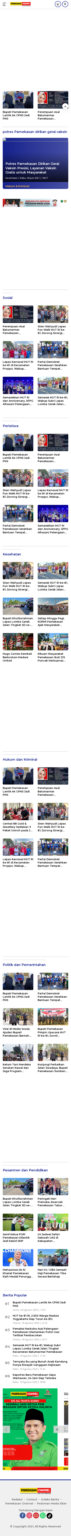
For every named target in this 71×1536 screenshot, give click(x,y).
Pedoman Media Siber (52, 1503)
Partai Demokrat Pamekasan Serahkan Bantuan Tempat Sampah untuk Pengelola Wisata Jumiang (52, 365)
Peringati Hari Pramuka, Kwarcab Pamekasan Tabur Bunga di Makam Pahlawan (50, 1202)
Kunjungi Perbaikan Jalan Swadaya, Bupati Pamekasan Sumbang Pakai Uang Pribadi (53, 1068)
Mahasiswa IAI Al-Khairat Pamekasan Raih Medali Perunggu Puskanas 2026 (17, 1273)
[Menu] (5, 4)
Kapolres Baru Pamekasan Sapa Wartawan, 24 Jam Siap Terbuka (34, 1376)
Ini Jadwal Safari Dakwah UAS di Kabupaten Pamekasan (49, 1238)
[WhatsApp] (43, 1515)
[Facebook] (22, 1515)
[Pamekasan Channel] (20, 4)
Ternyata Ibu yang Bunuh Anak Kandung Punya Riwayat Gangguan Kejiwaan (40, 1363)
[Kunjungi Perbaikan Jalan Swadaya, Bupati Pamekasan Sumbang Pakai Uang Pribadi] (53, 1052)
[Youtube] (36, 1515)
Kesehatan (11, 178)
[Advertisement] (35, 51)
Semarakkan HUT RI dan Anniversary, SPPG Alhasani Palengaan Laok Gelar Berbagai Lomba (18, 401)
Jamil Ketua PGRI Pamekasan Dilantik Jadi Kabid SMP (16, 1238)
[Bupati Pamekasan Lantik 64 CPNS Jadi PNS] (18, 100)
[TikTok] (49, 1516)
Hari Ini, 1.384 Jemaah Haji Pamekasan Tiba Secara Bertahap (52, 1273)
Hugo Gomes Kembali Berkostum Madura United (17, 657)
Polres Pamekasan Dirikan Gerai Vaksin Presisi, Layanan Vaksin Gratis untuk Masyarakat (32, 168)
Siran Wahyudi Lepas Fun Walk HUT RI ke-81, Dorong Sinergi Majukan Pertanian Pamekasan (52, 330)
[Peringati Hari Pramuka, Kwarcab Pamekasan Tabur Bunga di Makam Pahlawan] (53, 1186)
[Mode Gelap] (58, 4)
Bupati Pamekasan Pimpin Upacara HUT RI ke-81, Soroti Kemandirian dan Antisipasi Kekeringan (52, 1032)
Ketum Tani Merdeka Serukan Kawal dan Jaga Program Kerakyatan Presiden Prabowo (17, 1068)
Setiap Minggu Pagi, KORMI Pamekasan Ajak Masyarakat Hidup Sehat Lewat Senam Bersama (51, 622)
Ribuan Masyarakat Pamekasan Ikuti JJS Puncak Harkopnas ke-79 (51, 657)
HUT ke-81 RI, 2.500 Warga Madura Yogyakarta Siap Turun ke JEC (36, 1317)
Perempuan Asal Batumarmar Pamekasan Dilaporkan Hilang (50, 115)
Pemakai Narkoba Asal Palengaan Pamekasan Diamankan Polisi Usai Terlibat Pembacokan (36, 1332)
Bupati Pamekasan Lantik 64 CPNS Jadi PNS (16, 115)
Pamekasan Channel (19, 1503)
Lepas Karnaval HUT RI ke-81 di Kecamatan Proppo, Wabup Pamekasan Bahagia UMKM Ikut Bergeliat (18, 365)
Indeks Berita (50, 1499)
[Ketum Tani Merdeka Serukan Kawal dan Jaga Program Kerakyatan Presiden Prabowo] (18, 1052)
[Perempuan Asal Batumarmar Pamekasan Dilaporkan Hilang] (53, 100)
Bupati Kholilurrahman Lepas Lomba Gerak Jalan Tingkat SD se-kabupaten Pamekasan (18, 622)
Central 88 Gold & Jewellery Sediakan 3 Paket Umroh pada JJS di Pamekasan (18, 827)
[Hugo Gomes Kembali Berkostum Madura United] (18, 641)
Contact (31, 1499)
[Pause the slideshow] (57, 1429)
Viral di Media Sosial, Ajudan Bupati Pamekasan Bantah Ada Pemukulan (16, 1032)
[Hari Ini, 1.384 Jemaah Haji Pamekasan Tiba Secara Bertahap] (53, 1257)
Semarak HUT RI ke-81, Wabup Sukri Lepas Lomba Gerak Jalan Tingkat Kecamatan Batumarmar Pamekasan (53, 401)
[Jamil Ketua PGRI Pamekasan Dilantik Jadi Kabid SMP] (18, 1222)
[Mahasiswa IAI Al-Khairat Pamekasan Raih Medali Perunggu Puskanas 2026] (18, 1257)
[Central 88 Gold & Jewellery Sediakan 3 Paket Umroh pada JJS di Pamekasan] (18, 811)
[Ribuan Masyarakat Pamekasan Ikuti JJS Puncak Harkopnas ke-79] (53, 641)
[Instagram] (29, 1515)
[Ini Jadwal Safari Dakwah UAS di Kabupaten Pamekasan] (53, 1222)
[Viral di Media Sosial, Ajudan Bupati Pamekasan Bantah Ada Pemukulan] (18, 1016)
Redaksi (17, 1499)
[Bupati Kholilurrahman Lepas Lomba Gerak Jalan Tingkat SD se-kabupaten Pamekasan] (18, 606)
